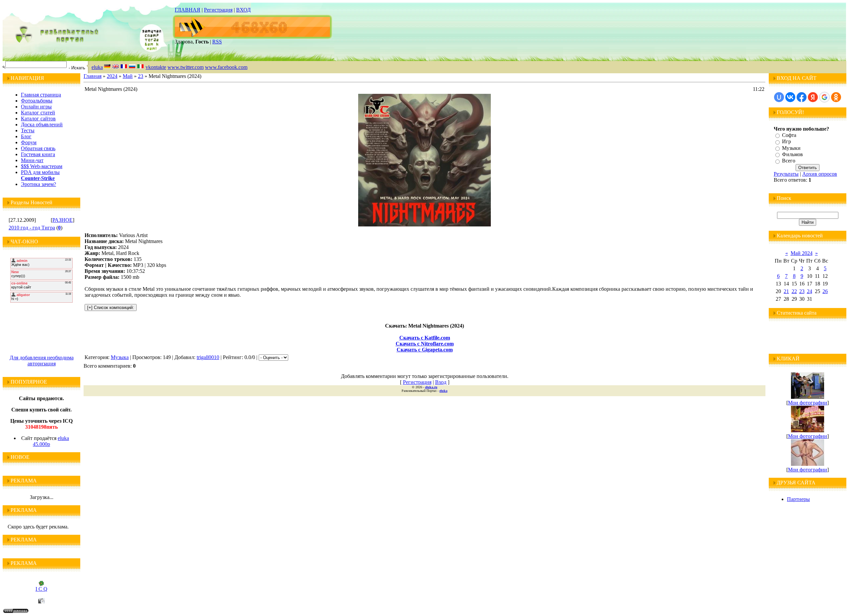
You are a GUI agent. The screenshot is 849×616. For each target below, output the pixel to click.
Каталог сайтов (38, 118)
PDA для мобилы (40, 172)
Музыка (120, 357)
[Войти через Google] (824, 97)
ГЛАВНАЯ (187, 10)
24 (809, 291)
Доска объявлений (42, 124)
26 (825, 291)
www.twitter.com (185, 67)
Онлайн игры (36, 106)
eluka (97, 67)
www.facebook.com (226, 67)
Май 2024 (802, 253)
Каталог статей (38, 112)
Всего (788, 161)
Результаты (786, 174)
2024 (112, 76)
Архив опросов (819, 174)
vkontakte (156, 67)
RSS (217, 41)
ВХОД (243, 10)
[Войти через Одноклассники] (836, 97)
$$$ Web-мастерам (41, 166)
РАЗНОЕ (62, 220)
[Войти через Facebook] (802, 97)
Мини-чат (32, 160)
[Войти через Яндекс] (813, 97)
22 (794, 291)
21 (786, 291)
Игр (786, 142)
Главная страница (41, 94)
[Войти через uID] (779, 97)
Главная (92, 76)
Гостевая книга (38, 154)
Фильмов (792, 154)
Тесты (27, 130)
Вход (440, 382)
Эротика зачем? (38, 184)
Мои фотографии (807, 402)
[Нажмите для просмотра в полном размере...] (424, 224)
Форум (28, 142)
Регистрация (218, 10)
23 (140, 76)
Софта (789, 135)
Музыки (791, 148)
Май (128, 76)
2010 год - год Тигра (32, 227)
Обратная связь (38, 148)
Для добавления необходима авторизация (42, 360)
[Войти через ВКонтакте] (790, 97)
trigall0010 (208, 357)
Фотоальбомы (36, 100)
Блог (26, 136)
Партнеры (798, 499)
